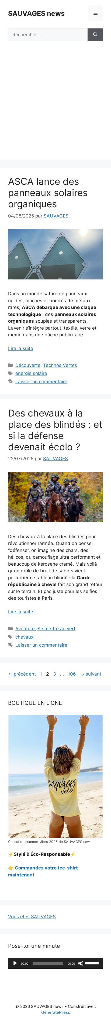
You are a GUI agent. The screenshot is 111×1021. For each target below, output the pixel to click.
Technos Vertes (60, 365)
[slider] (92, 963)
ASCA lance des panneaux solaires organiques (48, 192)
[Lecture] (15, 963)
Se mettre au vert (56, 628)
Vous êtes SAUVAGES (32, 916)
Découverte (27, 365)
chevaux (24, 637)
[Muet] (81, 963)
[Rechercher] (95, 34)
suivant (90, 674)
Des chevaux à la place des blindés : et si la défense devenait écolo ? (55, 429)
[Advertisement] (55, 104)
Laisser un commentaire (41, 381)
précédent (22, 674)
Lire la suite (20, 348)
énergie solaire (31, 373)
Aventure (25, 628)
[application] (55, 963)
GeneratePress (55, 1012)
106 (72, 674)
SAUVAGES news (36, 13)
